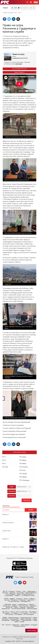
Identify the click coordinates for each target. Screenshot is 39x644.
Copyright (14, 637)
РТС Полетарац (24, 480)
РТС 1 (4, 457)
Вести (5, 591)
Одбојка (31, 598)
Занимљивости (22, 604)
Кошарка (19, 598)
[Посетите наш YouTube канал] (24, 582)
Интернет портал (19, 626)
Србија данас (31, 591)
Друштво (12, 593)
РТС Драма (23, 460)
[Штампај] (18, 19)
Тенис (25, 598)
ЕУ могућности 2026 (28, 595)
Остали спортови (13, 601)
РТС (3, 625)
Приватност (6, 637)
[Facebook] (4, 19)
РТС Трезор (23, 473)
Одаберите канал (21, 486)
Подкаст (17, 595)
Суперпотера (6, 530)
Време (19, 594)
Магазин (8, 604)
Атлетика (23, 600)
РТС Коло (23, 470)
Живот (14, 604)
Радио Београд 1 (13, 617)
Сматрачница (9, 595)
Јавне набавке (25, 625)
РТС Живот (23, 463)
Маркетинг (15, 625)
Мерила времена (30, 593)
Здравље (33, 606)
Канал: (11, 486)
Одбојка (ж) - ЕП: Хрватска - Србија (13, 547)
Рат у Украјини (10, 594)
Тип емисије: (11, 491)
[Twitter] (9, 19)
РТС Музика (23, 477)
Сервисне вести (27, 594)
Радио (4, 617)
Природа (22, 607)
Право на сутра (18, 54)
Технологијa (6, 606)
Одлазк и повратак (8, 522)
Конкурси (34, 625)
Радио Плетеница (25, 619)
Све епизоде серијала (19, 68)
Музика (31, 604)
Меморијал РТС (26, 601)
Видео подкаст (20, 72)
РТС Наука (23, 457)
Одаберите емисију (22, 491)
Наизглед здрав (32, 608)
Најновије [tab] (5, 506)
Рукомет (7, 600)
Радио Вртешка (27, 620)
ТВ (3, 612)
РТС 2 (4, 460)
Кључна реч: (11, 495)
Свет (24, 591)
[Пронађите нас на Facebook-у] (20, 582)
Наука (16, 607)
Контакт (8, 625)
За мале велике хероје (18, 608)
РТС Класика (24, 467)
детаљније (18, 64)
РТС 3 (4, 463)
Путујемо (14, 606)
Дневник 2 (5, 514)
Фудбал (12, 598)
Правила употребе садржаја (27, 637)
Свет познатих (23, 606)
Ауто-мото (31, 600)
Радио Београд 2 (26, 617)
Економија (20, 593)
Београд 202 (14, 619)
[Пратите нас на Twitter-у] (15, 582)
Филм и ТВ (9, 607)
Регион (18, 591)
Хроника (5, 593)
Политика (12, 591)
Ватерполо (14, 600)
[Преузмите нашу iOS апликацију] (19, 563)
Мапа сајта (31, 630)
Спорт (6, 598)
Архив (22, 621)
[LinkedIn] (13, 19)
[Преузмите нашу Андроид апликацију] (19, 568)
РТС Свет (5, 467)
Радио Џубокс (15, 620)
